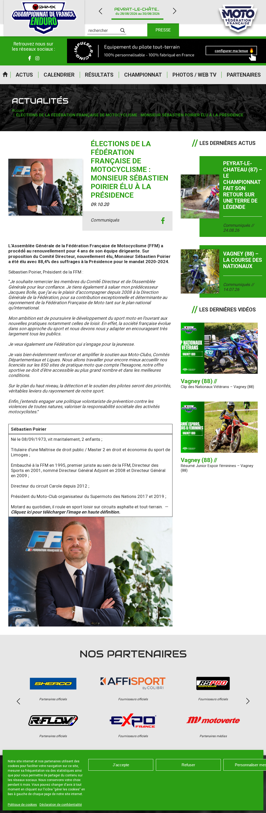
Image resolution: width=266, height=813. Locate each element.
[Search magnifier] (122, 30)
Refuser (188, 765)
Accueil (5, 75)
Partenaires (244, 75)
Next (174, 11)
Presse (163, 29)
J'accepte (121, 765)
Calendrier (59, 75)
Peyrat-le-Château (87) (140, 11)
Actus (24, 75)
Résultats (99, 75)
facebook (162, 220)
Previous (100, 11)
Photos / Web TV (194, 75)
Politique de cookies (22, 805)
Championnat (143, 75)
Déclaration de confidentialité (60, 805)
